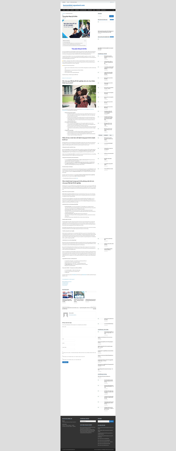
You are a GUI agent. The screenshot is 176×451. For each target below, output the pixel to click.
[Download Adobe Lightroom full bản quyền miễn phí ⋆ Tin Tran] (101, 385)
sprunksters (106, 449)
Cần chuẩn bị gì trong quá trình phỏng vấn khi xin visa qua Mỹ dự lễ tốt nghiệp (74, 45)
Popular (100, 135)
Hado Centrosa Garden (84, 431)
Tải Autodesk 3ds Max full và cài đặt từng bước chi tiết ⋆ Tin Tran (109, 402)
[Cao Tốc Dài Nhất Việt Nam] (101, 323)
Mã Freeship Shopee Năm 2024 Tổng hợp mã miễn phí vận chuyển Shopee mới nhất (105, 32)
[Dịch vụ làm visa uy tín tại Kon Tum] (101, 101)
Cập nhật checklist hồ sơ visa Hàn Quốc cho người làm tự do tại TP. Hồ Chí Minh (108, 118)
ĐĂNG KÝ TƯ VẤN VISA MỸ (67, 78)
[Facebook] (110, 2)
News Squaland (64, 285)
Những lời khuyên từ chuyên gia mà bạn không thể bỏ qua (91, 300)
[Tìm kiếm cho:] (106, 16)
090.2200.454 (74, 274)
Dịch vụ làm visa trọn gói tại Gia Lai (103, 445)
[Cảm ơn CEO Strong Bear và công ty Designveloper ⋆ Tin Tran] (101, 331)
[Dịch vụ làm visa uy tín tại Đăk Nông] (101, 106)
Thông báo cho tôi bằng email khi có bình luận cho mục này (73, 356)
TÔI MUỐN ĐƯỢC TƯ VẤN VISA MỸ (68, 279)
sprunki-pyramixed (111, 449)
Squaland (69, 281)
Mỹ (62, 14)
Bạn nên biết (93, 430)
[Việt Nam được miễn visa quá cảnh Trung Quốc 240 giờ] (101, 61)
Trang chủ (68, 2)
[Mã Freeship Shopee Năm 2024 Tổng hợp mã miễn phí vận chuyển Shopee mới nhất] (106, 25)
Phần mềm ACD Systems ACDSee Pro (104, 376)
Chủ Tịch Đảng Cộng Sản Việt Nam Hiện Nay (108, 249)
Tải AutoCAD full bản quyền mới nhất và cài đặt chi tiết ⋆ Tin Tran (108, 397)
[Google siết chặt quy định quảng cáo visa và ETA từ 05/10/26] (101, 72)
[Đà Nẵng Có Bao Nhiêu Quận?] (101, 158)
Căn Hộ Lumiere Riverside (86, 430)
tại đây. (77, 178)
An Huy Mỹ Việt (86, 429)
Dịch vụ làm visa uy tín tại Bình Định (103, 438)
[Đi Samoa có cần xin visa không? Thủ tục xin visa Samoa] (101, 128)
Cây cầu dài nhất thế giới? (108, 143)
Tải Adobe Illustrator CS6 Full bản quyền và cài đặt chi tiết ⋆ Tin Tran (108, 408)
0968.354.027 (84, 274)
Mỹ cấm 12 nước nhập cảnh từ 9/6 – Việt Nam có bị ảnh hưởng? (79, 300)
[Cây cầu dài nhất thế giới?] (101, 143)
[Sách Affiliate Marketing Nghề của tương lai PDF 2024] (106, 42)
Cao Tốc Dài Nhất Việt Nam (108, 323)
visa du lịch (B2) (84, 109)
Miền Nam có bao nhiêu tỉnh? (109, 153)
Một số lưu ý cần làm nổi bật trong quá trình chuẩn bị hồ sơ (71, 44)
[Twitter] (111, 2)
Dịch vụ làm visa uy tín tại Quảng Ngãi (104, 440)
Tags (110, 135)
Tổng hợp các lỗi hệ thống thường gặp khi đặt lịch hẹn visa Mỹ (67, 300)
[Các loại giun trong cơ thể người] (101, 163)
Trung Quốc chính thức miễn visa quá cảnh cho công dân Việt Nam (109, 67)
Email (63, 343)
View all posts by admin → (73, 314)
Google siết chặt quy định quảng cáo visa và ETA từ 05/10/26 (108, 73)
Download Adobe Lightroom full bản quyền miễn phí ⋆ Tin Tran (109, 386)
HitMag (103, 449)
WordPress (99, 449)
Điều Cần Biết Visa (65, 281)
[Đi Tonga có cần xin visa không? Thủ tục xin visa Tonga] (101, 123)
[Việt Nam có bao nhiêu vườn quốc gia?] (101, 243)
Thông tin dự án (90, 431)
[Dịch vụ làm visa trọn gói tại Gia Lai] (101, 97)
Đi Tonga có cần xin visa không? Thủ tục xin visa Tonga (108, 124)
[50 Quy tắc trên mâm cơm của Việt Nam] (101, 148)
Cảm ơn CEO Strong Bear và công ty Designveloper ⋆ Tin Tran (108, 332)
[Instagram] (113, 2)
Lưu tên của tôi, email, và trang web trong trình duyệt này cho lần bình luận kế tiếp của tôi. (79, 353)
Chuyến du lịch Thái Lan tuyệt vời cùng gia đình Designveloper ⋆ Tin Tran (105, 360)
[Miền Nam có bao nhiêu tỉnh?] (101, 153)
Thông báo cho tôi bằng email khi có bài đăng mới (71, 359)
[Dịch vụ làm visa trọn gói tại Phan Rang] (101, 92)
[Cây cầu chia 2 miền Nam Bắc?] (101, 238)
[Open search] (113, 10)
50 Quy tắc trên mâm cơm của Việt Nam (108, 149)
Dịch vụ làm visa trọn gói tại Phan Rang (104, 443)
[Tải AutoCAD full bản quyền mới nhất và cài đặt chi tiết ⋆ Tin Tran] (101, 396)
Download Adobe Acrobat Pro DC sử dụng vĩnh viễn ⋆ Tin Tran (108, 381)
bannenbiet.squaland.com (74, 5)
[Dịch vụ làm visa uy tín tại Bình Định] (101, 77)
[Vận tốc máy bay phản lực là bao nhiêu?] (101, 318)
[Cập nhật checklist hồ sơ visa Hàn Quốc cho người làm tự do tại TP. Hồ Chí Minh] (101, 116)
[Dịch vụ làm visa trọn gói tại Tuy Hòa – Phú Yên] (101, 87)
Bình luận (64, 326)
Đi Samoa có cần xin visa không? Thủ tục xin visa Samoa (108, 129)
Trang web (64, 347)
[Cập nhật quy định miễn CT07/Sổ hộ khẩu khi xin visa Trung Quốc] (101, 111)
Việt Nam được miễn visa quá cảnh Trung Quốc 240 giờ (108, 62)
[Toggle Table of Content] (85, 40)
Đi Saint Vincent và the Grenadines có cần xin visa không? (108, 57)
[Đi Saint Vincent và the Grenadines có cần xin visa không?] (101, 137)
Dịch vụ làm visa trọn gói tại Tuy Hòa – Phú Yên (108, 88)
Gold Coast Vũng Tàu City (87, 432)
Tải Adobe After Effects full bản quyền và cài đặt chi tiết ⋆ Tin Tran (108, 391)
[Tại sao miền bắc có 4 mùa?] (101, 168)
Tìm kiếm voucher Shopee (73, 2)
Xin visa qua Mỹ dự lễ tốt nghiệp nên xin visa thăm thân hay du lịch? (73, 43)
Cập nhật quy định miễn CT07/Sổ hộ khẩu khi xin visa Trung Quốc (108, 112)
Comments (106, 135)
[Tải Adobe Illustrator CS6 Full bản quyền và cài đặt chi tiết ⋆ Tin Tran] (101, 407)
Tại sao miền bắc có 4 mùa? (108, 168)
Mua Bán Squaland (65, 282)
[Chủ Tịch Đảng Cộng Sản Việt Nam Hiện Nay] (101, 248)
